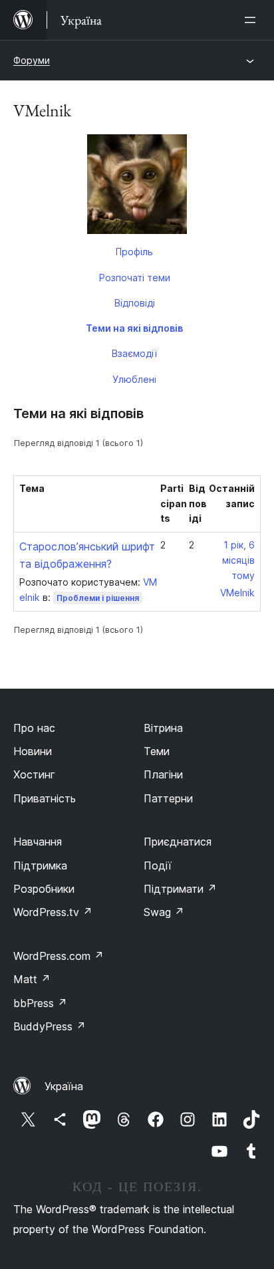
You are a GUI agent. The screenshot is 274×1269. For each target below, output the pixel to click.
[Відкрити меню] (252, 20)
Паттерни (168, 798)
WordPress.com (58, 956)
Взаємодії (134, 353)
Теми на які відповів (134, 328)
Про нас (34, 728)
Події (158, 865)
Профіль (134, 251)
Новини (32, 751)
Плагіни (163, 774)
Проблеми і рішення (98, 598)
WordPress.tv (52, 912)
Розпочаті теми (134, 277)
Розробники (43, 888)
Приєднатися (177, 841)
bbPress (40, 1003)
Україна (64, 1086)
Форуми (31, 60)
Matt (32, 979)
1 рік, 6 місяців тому (238, 560)
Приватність (44, 798)
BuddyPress (49, 1026)
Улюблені (134, 379)
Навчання (37, 841)
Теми (157, 751)
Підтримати (180, 888)
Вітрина (163, 728)
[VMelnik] (137, 186)
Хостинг (34, 774)
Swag (164, 912)
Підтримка (40, 865)
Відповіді (134, 302)
